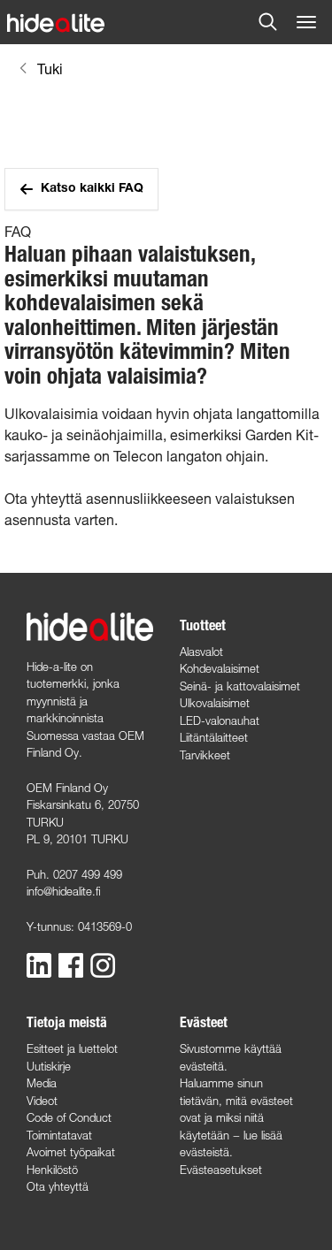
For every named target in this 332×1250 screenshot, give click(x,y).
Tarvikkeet (205, 755)
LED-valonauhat (219, 720)
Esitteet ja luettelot (72, 1048)
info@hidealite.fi (64, 891)
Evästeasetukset (221, 1169)
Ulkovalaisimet (215, 703)
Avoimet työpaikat (71, 1152)
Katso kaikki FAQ (92, 189)
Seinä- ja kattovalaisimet (240, 686)
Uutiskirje (49, 1066)
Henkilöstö (52, 1169)
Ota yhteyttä (58, 1186)
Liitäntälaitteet (214, 737)
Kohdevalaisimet (219, 668)
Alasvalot (201, 651)
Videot (42, 1101)
